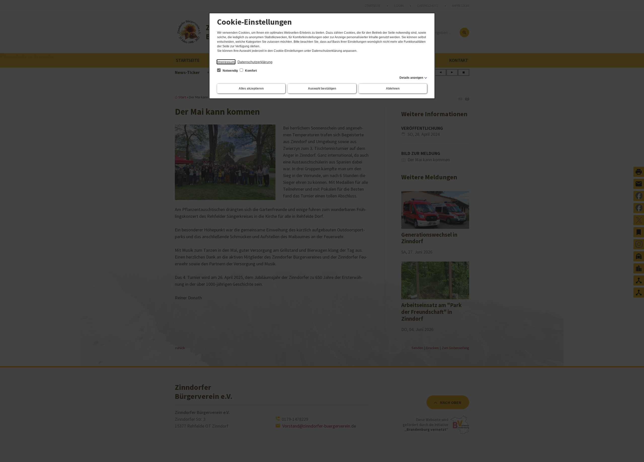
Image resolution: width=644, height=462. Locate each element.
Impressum (226, 62)
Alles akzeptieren (251, 88)
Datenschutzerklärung (254, 62)
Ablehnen (392, 88)
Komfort (250, 70)
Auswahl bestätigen (322, 88)
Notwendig (230, 70)
